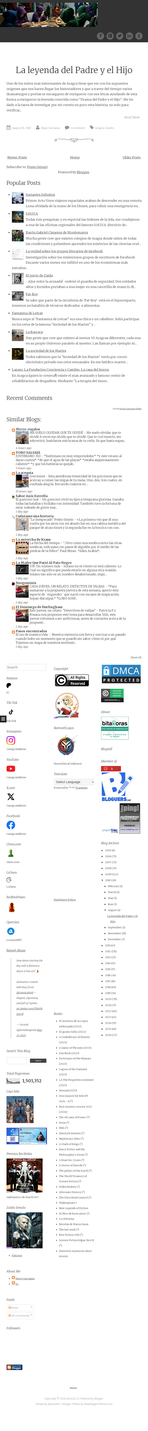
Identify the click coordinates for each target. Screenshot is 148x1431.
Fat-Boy (32, 294)
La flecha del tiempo (45, 543)
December (114, 939)
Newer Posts (17, 157)
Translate (81, 787)
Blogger (83, 172)
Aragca (99, 128)
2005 (108, 850)
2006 (108, 856)
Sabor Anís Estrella (31, 496)
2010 (108, 880)
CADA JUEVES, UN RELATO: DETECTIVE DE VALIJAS (67, 586)
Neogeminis (26, 583)
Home (75, 157)
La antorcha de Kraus (33, 539)
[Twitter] (121, 35)
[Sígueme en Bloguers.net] (117, 800)
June (110, 904)
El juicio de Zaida (39, 275)
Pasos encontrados (31, 631)
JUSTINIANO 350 (28, 456)
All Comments (20, 1315)
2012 (108, 951)
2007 (108, 862)
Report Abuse (15, 950)
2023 (108, 1017)
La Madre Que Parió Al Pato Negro (43, 563)
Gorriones (38, 476)
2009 (108, 874)
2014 (107, 963)
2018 (108, 987)
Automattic (53, 1404)
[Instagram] (130, 35)
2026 (108, 1035)
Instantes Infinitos (40, 195)
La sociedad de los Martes (46, 351)
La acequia (24, 473)
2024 (108, 1023)
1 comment (78, 128)
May (110, 898)
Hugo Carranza (50, 128)
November (114, 933)
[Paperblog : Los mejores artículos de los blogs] (110, 832)
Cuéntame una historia (34, 516)
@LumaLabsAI (24, 992)
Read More (132, 117)
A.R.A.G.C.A (72, 1398)
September (115, 927)
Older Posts (132, 157)
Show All (136, 657)
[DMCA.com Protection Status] (121, 683)
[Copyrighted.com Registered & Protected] (112, 701)
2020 (108, 999)
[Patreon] (111, 35)
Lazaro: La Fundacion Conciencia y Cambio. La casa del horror (60, 370)
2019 (108, 993)
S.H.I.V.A (32, 213)
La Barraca (34, 332)
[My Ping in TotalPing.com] (129, 832)
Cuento (109, 128)
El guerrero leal (27, 499)
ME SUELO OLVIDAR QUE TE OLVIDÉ (57, 433)
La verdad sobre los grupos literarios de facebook (64, 251)
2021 (108, 1005)
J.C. (17, 1284)
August (112, 910)
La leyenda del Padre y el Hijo (74, 70)
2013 (108, 957)
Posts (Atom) (37, 167)
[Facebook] (101, 35)
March (112, 892)
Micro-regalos (28, 429)
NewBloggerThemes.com (98, 1404)
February (113, 886)
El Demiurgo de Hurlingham (39, 607)
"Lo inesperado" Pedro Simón (52, 520)
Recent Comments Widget (131, 409)
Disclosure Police (65, 899)
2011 (107, 945)
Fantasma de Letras (27, 313)
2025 (108, 1029)
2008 (108, 868)
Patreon (17, 1255)
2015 (107, 969)
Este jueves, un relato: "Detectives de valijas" (63, 610)
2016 (108, 975)
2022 (108, 1011)
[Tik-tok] (139, 35)
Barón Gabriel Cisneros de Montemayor (57, 232)
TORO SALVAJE (28, 452)
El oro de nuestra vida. (32, 635)
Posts (14, 1307)
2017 (107, 981)
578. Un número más (45, 566)
